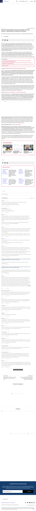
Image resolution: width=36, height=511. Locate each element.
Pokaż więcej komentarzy (18, 369)
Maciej (6, 36)
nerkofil (2, 227)
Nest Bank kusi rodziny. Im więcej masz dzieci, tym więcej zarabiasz (15, 68)
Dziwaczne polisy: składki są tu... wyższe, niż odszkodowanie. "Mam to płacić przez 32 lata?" (9, 378)
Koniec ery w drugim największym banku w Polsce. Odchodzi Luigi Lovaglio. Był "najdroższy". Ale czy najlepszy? (26, 378)
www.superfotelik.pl (17, 124)
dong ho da (3, 318)
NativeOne (18, 154)
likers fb (2, 360)
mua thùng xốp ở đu (4, 345)
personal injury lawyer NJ (5, 290)
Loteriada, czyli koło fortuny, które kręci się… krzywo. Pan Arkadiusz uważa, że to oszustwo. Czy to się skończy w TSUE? (13, 182)
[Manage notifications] (33, 508)
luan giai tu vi (3, 338)
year (2, 298)
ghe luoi (2, 325)
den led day (3, 305)
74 (34, 36)
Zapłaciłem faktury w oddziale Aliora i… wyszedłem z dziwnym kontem (15, 92)
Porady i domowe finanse (31, 28)
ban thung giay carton (5, 352)
